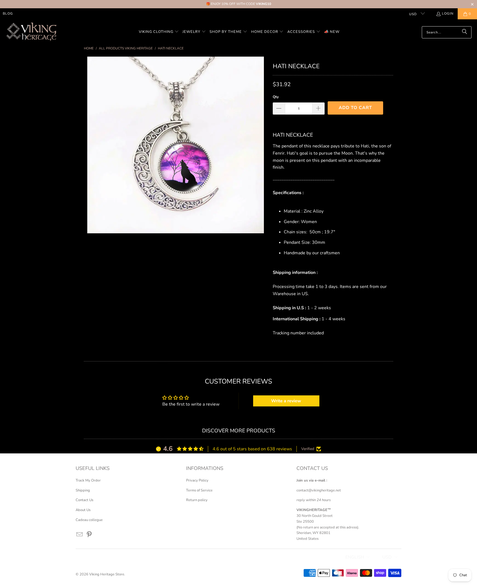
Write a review (286, 401)
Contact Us (84, 500)
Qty (276, 96)
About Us (83, 509)
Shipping (83, 490)
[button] (159, 32)
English (354, 557)
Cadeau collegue (89, 519)
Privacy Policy (197, 480)
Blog (8, 13)
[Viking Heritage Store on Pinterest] (89, 534)
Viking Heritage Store (106, 574)
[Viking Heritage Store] (31, 32)
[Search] (464, 32)
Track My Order (88, 480)
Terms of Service (199, 490)
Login (448, 13)
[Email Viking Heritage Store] (80, 534)
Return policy (197, 500)
